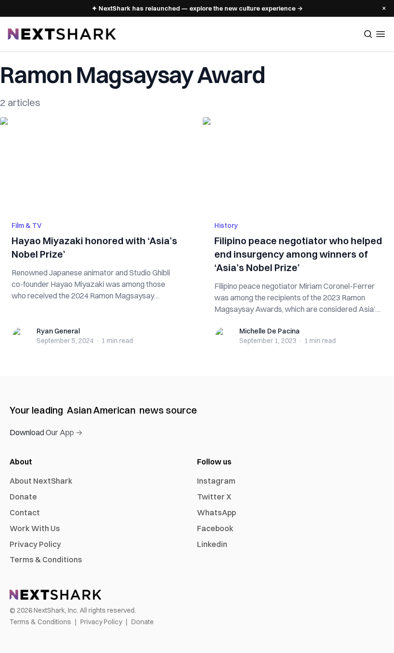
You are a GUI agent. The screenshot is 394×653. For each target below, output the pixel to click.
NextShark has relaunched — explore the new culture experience (197, 8)
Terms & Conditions (46, 559)
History (226, 225)
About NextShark (41, 481)
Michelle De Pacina (269, 331)
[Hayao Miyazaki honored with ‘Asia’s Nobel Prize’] (95, 163)
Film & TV (27, 225)
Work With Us (35, 528)
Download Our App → (46, 432)
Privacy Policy (35, 544)
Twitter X (214, 496)
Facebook (215, 528)
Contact (25, 512)
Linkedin (212, 544)
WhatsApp (216, 512)
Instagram (216, 481)
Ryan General (58, 331)
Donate (23, 496)
